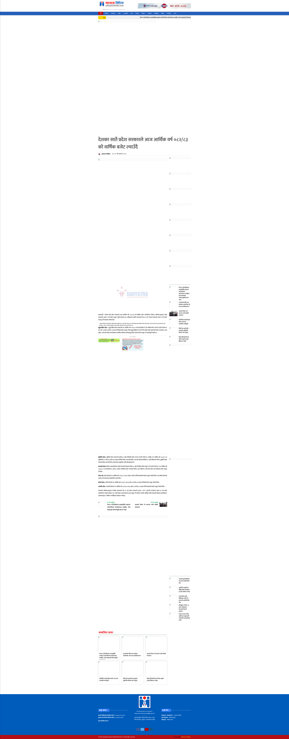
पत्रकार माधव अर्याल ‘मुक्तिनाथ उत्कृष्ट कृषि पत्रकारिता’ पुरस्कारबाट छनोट (184, 617)
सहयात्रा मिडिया (106, 154)
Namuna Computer (186, 737)
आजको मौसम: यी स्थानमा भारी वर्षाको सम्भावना (156, 655)
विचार (143, 13)
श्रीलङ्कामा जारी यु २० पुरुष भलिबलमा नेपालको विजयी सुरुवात (184, 608)
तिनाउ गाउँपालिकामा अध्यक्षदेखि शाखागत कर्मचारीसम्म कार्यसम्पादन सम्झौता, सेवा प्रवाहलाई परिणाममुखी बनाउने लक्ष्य (142, 17)
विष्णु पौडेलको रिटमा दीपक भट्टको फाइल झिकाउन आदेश (155, 679)
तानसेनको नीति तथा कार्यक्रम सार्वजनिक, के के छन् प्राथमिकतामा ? (132, 655)
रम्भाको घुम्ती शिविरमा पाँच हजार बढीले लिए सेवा (184, 581)
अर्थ (132, 13)
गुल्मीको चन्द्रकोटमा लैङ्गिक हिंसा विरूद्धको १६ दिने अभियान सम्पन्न (184, 590)
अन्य (175, 13)
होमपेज (106, 13)
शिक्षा (162, 13)
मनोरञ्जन (169, 13)
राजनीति (126, 13)
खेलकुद (156, 13)
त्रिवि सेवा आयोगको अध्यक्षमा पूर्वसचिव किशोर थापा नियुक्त (130, 679)
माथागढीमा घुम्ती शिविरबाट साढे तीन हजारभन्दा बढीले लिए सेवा (184, 599)
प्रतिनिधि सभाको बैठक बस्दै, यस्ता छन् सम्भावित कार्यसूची (108, 679)
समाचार (113, 13)
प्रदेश (119, 13)
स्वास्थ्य (149, 13)
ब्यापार (137, 13)
